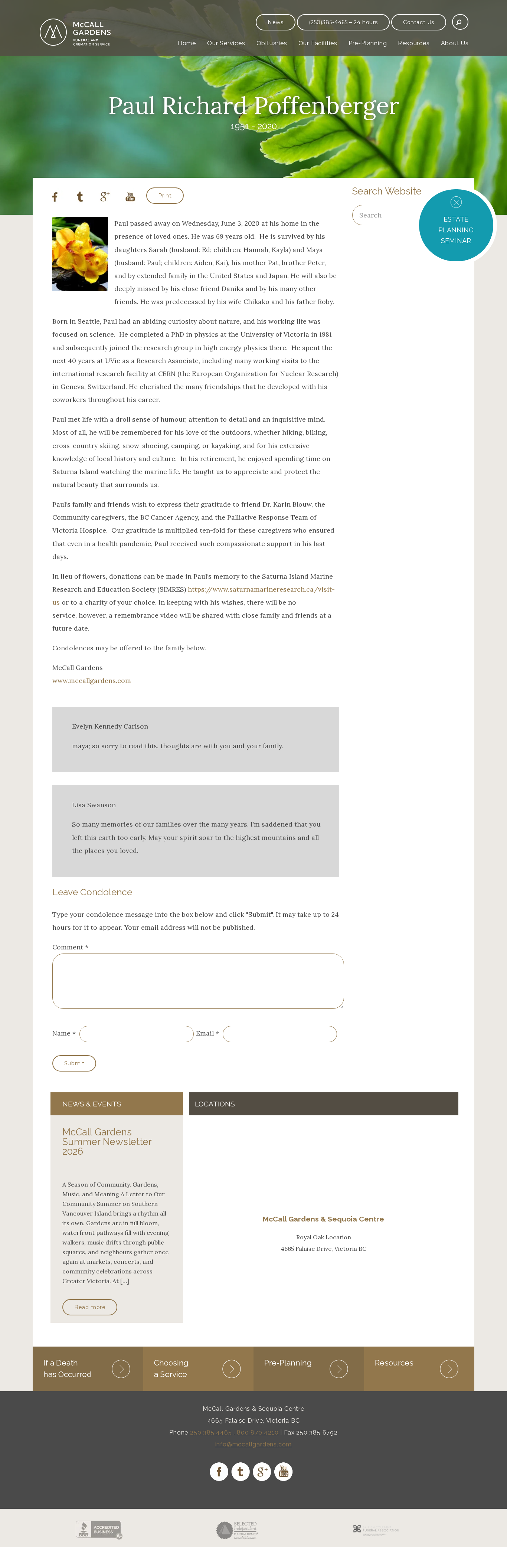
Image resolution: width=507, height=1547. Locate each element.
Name (61, 1033)
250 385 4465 (211, 1432)
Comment (70, 947)
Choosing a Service (171, 1368)
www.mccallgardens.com (91, 680)
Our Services (226, 43)
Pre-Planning (368, 43)
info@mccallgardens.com (253, 1444)
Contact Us (418, 22)
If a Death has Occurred (67, 1368)
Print (165, 195)
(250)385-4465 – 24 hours (343, 22)
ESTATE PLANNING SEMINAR (456, 230)
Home (187, 43)
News (275, 22)
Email (205, 1033)
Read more (89, 1307)
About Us (455, 43)
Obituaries (271, 43)
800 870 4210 (258, 1432)
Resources (413, 43)
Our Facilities (317, 43)
